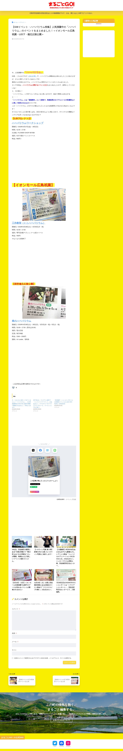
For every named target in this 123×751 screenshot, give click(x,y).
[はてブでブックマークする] (47, 450)
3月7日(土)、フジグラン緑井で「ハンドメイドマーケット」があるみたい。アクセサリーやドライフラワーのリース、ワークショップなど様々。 (42, 403)
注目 (74, 499)
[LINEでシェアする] (54, 450)
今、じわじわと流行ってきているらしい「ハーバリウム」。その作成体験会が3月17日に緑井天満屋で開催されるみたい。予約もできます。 (21, 403)
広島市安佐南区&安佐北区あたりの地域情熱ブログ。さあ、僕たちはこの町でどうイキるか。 (61, 13)
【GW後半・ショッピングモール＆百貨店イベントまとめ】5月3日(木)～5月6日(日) (63, 401)
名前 (14, 633)
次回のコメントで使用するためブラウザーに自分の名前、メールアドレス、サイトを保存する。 (43, 658)
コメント (16, 609)
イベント (69, 499)
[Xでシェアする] (33, 450)
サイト (14, 650)
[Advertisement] (44, 55)
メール (15, 642)
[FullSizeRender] (44, 204)
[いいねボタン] (13, 387)
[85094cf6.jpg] (44, 302)
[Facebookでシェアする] (40, 450)
